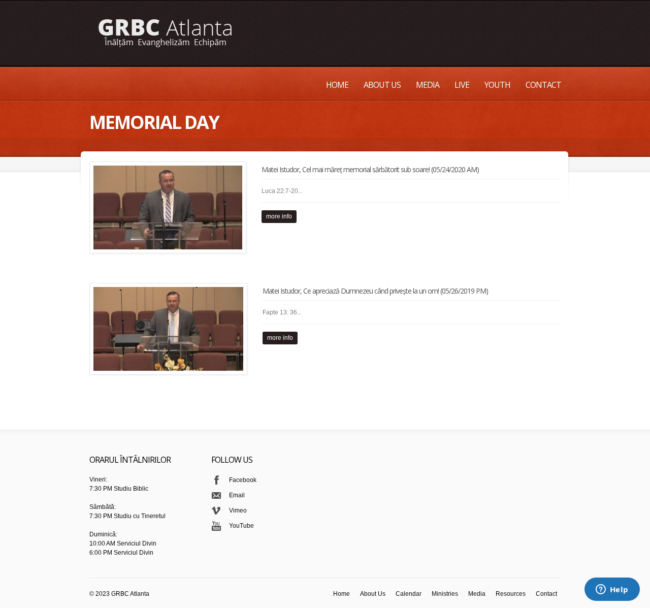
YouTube (241, 525)
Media (427, 84)
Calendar (408, 593)
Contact (543, 84)
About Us (382, 84)
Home (337, 84)
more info (279, 216)
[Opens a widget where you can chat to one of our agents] (612, 590)
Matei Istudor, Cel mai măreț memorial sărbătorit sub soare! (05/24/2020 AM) (370, 169)
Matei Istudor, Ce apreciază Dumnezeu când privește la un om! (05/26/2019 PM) (375, 291)
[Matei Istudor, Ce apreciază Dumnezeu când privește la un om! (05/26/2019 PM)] (168, 329)
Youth (497, 84)
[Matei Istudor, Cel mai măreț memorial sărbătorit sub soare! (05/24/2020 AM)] (167, 207)
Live (461, 84)
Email (237, 495)
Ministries (445, 593)
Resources (511, 593)
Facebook (242, 480)
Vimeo (238, 510)
